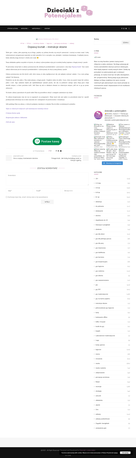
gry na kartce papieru (113, 299)
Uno (113, 410)
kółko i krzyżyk (113, 322)
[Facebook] (121, 29)
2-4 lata (113, 183)
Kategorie (24, 28)
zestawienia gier (113, 428)
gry (113, 285)
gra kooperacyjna (113, 262)
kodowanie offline (113, 317)
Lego (113, 340)
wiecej (116, 453)
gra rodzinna (113, 271)
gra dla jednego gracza (113, 239)
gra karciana (113, 257)
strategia (113, 391)
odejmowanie (113, 373)
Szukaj (96, 39)
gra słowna (113, 276)
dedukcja (113, 202)
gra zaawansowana (113, 280)
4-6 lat (22, 43)
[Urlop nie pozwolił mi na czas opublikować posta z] (99, 129)
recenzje (113, 387)
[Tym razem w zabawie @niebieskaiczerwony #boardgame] (124, 129)
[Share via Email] (61, 151)
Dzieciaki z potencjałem (87, 450)
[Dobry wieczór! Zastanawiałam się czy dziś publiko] (124, 154)
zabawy (71, 43)
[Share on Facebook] (56, 151)
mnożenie (113, 359)
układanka (113, 400)
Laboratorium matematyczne (113, 336)
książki (113, 331)
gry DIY (113, 289)
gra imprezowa (113, 248)
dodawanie (113, 211)
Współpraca (36, 28)
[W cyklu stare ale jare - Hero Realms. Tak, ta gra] (112, 154)
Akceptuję (125, 453)
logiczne (49, 43)
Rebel (113, 382)
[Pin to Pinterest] (58, 151)
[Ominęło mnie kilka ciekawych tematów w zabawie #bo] (99, 141)
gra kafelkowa (113, 252)
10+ (113, 179)
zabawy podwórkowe (113, 419)
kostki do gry (113, 326)
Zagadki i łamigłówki (113, 423)
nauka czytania (113, 368)
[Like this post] (52, 151)
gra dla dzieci (113, 234)
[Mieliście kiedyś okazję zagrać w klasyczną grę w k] (112, 129)
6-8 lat (29, 43)
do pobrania (113, 206)
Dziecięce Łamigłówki (113, 225)
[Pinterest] (126, 29)
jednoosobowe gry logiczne (113, 308)
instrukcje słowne (38, 43)
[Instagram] (123, 29)
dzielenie (113, 229)
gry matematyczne (113, 294)
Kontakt (47, 28)
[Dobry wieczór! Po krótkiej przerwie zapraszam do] (112, 141)
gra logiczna (113, 266)
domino (113, 216)
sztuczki (113, 396)
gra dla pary (113, 243)
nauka (113, 363)
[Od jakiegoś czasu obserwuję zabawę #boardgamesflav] (124, 141)
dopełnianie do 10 (113, 220)
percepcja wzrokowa (60, 43)
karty (113, 313)
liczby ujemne (113, 345)
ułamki (113, 405)
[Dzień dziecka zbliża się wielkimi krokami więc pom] (99, 154)
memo (113, 354)
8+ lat (113, 197)
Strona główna (12, 28)
